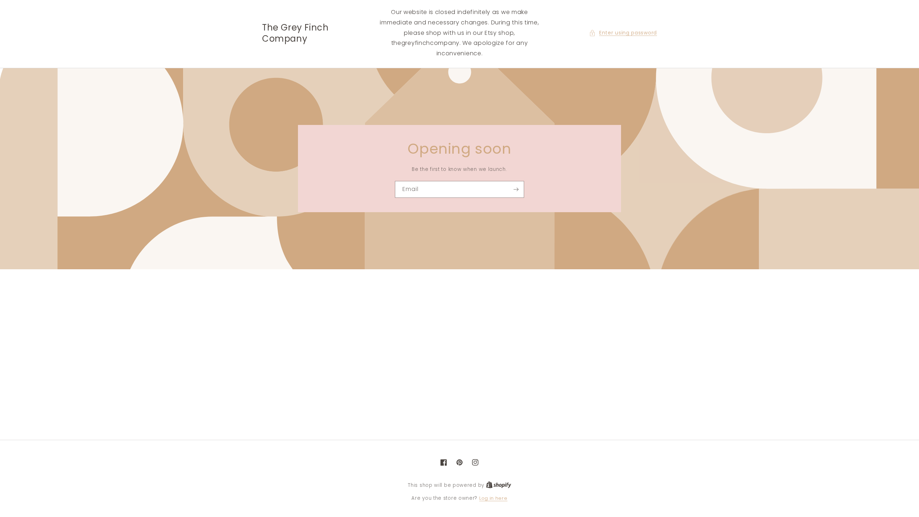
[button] (623, 32)
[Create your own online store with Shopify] (498, 485)
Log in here (493, 498)
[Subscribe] (516, 189)
